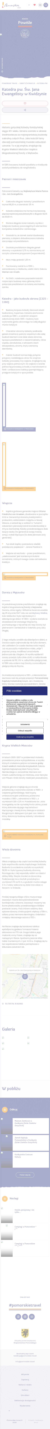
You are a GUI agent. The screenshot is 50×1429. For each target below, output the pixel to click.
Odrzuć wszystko (25, 730)
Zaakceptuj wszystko (25, 737)
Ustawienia (25, 724)
